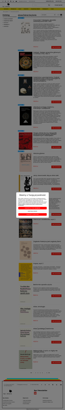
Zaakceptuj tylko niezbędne (32, 208)
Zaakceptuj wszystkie (32, 214)
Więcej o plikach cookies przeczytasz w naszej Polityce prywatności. (30, 205)
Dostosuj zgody (32, 211)
